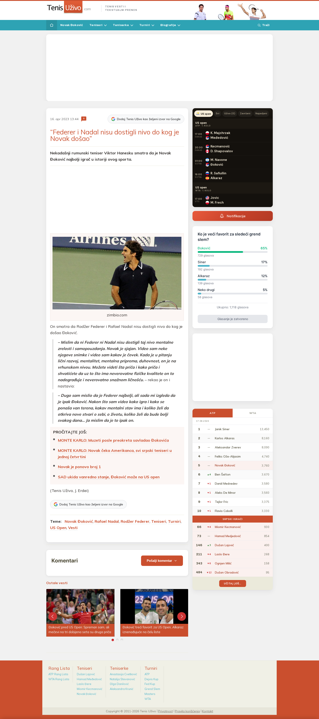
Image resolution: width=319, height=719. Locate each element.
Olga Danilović (119, 684)
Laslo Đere (84, 684)
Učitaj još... (232, 583)
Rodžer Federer (135, 521)
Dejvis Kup (151, 679)
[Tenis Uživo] (72, 7)
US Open (58, 527)
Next (181, 616)
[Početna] (51, 25)
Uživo (229, 113)
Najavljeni (261, 113)
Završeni (245, 113)
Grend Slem (152, 689)
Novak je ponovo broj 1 (79, 466)
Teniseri (95, 25)
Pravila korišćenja (187, 711)
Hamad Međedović (89, 679)
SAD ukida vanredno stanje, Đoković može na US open (109, 476)
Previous (52, 616)
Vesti (73, 527)
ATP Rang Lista (58, 674)
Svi (217, 113)
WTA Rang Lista (58, 679)
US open (206, 113)
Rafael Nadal (107, 521)
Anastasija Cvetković (123, 674)
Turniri (144, 25)
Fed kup (150, 684)
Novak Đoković (71, 25)
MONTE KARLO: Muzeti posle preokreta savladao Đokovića (113, 440)
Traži (266, 25)
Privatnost (165, 711)
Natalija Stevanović (122, 679)
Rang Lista (59, 668)
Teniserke (121, 25)
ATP (212, 413)
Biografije (168, 25)
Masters (150, 694)
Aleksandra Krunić (121, 689)
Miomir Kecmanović (89, 689)
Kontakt (207, 711)
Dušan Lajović (86, 674)
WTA (252, 413)
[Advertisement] (159, 67)
